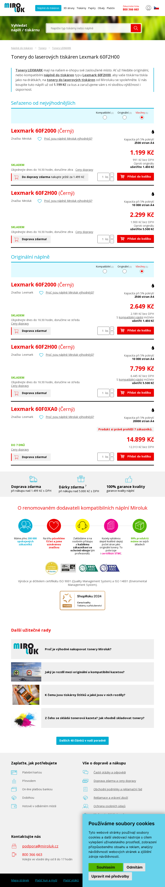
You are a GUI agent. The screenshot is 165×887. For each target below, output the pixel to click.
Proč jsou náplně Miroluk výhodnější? (68, 138)
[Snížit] (112, 179)
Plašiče (111, 8)
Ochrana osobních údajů (110, 806)
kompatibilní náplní (131, 317)
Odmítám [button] (134, 867)
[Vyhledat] (136, 28)
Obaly (101, 8)
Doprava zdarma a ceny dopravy (115, 781)
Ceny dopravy (84, 170)
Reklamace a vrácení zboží (111, 798)
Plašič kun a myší (46, 880)
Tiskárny (81, 8)
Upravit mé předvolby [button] (110, 876)
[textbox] (89, 28)
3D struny (69, 8)
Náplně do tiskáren (48, 8)
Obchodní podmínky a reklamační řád (118, 789)
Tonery (42, 48)
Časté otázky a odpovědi (110, 772)
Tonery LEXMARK (61, 48)
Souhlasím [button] (106, 867)
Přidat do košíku (139, 176)
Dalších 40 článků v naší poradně (82, 740)
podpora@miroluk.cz (40, 846)
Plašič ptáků (71, 880)
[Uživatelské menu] (148, 9)
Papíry (92, 8)
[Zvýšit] (112, 175)
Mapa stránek (20, 880)
